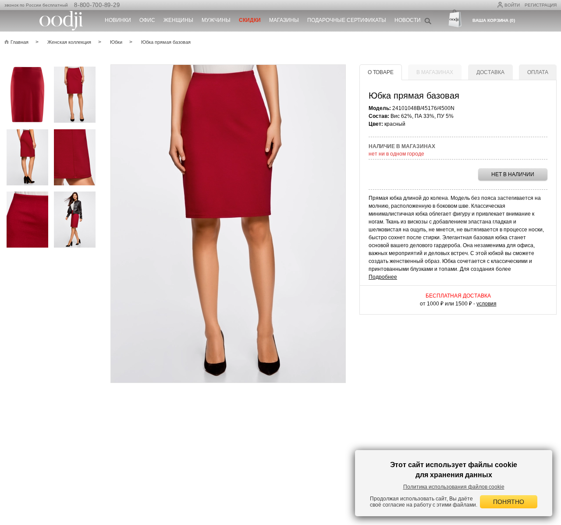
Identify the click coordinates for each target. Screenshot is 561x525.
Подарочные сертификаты (346, 20)
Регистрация (541, 5)
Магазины (284, 20)
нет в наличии (512, 174)
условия (486, 304)
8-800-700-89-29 (97, 5)
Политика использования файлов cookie (453, 487)
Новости (407, 20)
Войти (512, 5)
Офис (147, 20)
